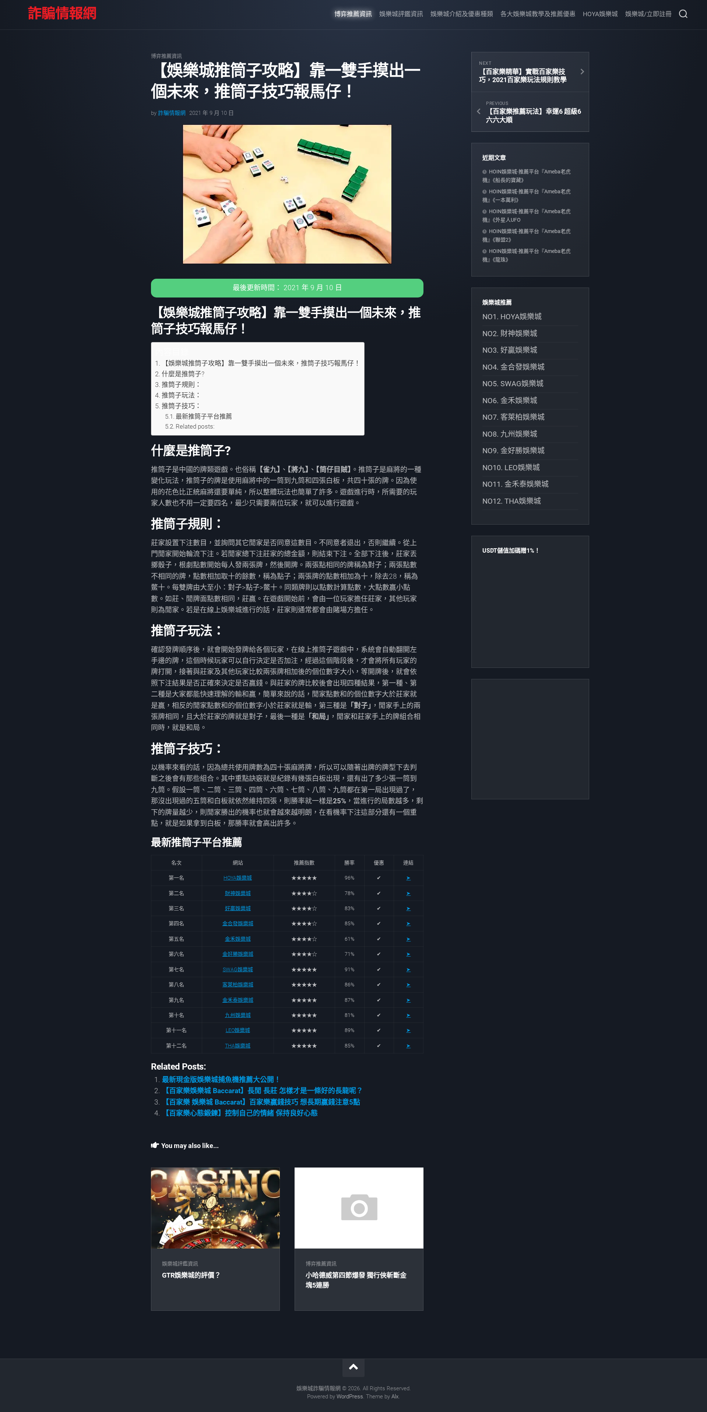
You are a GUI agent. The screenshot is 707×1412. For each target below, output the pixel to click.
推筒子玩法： (181, 395)
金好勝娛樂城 (237, 954)
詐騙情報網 (172, 113)
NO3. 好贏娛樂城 (509, 350)
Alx (394, 1396)
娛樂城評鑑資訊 (401, 14)
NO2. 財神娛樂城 (509, 333)
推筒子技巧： (181, 406)
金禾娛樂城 (238, 939)
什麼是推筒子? (183, 374)
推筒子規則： (181, 384)
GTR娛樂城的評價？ (191, 1275)
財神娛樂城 (238, 893)
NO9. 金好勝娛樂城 (513, 450)
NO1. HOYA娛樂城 (512, 316)
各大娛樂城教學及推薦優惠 (538, 14)
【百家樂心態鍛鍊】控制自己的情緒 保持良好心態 (240, 1113)
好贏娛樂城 (238, 908)
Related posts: (195, 426)
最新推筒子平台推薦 (204, 416)
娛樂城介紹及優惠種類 (461, 14)
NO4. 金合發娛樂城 (513, 367)
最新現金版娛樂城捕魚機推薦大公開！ (221, 1079)
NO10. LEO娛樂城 (511, 467)
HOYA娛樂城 (600, 14)
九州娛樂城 (238, 1015)
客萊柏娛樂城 (237, 984)
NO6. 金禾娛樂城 (509, 400)
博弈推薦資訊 (353, 14)
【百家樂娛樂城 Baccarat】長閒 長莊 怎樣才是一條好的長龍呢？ (262, 1091)
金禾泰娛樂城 (237, 1000)
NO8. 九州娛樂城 (509, 434)
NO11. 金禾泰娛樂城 (515, 484)
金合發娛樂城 (237, 923)
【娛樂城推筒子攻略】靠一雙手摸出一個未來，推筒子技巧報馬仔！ (261, 363)
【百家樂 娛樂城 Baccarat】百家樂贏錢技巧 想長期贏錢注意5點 (261, 1102)
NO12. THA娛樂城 (511, 501)
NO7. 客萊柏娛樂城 (513, 417)
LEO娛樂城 (238, 1030)
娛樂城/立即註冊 (648, 14)
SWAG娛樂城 (238, 969)
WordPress (350, 1396)
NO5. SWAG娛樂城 (513, 383)
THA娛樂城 (237, 1046)
